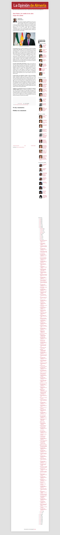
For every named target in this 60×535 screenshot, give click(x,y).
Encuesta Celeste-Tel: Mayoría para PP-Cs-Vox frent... (43, 410)
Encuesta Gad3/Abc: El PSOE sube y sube (43, 426)
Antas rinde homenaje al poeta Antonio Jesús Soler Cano (45, 65)
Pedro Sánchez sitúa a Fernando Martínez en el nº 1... (43, 371)
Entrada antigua (33, 145)
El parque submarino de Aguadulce (43, 408)
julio (40, 234)
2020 (40, 226)
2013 (40, 520)
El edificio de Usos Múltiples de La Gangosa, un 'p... (42, 331)
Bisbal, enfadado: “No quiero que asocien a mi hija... (43, 396)
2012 (40, 521)
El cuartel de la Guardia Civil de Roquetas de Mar (43, 345)
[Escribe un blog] (26, 103)
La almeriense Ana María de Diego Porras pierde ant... (43, 246)
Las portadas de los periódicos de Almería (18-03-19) (43, 368)
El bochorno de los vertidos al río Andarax (43, 366)
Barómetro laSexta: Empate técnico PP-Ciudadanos (43, 424)
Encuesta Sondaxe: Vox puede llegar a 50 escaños (43, 308)
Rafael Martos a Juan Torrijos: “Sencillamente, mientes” (45, 196)
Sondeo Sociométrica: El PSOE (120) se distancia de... (43, 420)
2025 (40, 220)
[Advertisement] (24, 138)
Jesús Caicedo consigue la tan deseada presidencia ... (43, 497)
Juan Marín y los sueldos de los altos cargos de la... (43, 472)
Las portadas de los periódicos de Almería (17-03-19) (43, 378)
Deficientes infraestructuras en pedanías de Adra (43, 350)
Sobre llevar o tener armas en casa (42, 340)
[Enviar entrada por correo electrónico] (23, 103)
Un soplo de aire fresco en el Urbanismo (43, 305)
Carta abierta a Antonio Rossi (45, 125)
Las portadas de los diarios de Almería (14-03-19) (43, 406)
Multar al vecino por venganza (42, 482)
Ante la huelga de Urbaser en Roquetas (43, 287)
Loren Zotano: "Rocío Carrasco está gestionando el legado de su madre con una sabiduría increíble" (43, 136)
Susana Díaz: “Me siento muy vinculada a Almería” (44, 69)
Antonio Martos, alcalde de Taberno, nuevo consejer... (43, 465)
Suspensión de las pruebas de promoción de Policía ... (43, 388)
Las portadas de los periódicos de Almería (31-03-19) (43, 249)
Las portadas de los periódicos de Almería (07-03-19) (43, 451)
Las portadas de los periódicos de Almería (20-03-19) (43, 353)
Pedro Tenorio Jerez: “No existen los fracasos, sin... (43, 298)
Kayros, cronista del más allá (44, 187)
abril (40, 238)
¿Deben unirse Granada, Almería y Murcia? (43, 373)
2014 (40, 519)
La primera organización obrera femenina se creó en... (43, 361)
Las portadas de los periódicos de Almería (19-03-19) (43, 358)
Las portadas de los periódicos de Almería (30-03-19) (43, 255)
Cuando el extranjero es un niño (44, 60)
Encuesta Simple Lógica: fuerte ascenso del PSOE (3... (43, 381)
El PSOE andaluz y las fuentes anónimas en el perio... (43, 316)
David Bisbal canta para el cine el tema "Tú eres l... (43, 494)
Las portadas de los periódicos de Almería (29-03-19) (43, 262)
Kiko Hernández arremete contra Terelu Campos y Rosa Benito (45, 90)
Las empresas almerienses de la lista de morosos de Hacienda (45, 174)
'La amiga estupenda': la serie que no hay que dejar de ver (45, 56)
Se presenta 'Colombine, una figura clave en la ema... (43, 454)
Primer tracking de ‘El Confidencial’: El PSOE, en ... (43, 295)
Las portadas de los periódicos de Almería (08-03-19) (43, 448)
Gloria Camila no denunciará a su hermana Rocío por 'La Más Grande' (45, 81)
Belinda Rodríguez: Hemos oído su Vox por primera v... (43, 475)
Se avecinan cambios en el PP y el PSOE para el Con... (43, 400)
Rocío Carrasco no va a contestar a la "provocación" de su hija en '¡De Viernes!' (43, 152)
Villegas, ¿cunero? (42, 421)
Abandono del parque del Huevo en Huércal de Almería (43, 505)
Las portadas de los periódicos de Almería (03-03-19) (43, 487)
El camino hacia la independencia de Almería (42, 244)
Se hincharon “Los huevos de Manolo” (43, 507)
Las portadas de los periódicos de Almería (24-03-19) (43, 323)
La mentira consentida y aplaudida (43, 434)
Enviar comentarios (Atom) (20, 147)
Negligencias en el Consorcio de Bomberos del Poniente (43, 390)
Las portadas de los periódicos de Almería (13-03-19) (43, 413)
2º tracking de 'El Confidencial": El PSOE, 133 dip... (43, 267)
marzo (41, 239)
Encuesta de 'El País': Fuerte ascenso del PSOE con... (43, 311)
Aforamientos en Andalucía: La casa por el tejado (43, 492)
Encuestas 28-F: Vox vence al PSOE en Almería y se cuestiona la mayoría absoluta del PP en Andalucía (43, 157)
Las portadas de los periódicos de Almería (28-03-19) (43, 278)
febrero (41, 511)
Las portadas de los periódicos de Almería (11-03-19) (43, 428)
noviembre (41, 229)
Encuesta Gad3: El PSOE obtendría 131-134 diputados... (43, 292)
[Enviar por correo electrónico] (25, 103)
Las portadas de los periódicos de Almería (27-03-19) (43, 285)
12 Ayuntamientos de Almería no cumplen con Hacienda (43, 393)
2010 (40, 524)
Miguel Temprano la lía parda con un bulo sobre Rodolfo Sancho (43, 109)
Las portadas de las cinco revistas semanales (44, 45)
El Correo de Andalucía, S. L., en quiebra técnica (45, 178)
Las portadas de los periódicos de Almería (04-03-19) (43, 477)
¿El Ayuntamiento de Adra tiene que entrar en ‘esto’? (43, 364)
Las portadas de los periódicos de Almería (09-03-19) (43, 439)
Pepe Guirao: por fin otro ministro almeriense (44, 192)
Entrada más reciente (16, 145)
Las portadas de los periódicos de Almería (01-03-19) (43, 509)
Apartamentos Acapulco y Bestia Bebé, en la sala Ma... (43, 275)
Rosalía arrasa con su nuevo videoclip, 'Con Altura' (43, 264)
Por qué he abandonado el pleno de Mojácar (43, 441)
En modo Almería (42, 253)
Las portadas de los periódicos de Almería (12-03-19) (43, 417)
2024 (40, 221)
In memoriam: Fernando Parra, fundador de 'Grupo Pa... (43, 259)
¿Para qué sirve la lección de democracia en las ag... (43, 355)
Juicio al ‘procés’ (42, 430)
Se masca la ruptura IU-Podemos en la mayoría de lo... (43, 326)
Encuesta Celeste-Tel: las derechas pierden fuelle (43, 251)
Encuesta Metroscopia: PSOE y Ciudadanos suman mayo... (43, 270)
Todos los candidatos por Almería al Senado (43, 280)
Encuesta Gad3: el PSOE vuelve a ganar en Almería (43, 313)
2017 (40, 515)
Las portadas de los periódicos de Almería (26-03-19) (43, 290)
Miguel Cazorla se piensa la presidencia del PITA (43, 446)
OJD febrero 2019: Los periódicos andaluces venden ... (43, 272)
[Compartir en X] (26, 103)
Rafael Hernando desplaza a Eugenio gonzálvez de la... (43, 335)
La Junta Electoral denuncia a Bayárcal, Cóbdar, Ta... (43, 321)
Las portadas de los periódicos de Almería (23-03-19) (43, 329)
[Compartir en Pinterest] (28, 103)
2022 (40, 223)
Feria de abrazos (44, 73)
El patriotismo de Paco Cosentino (43, 484)
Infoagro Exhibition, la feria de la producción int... (43, 459)
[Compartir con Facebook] (27, 103)
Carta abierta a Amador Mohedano (45, 116)
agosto (41, 233)
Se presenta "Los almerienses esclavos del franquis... (43, 480)
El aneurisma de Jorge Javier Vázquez (43, 348)
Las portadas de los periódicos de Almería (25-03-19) (43, 301)
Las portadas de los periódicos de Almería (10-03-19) (43, 432)
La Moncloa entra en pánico (45, 182)
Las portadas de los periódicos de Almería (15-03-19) (43, 403)
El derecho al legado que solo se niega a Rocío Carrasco (45, 130)
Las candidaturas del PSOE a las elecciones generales (43, 376)
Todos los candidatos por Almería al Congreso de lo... (43, 282)
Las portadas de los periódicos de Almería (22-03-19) (43, 338)
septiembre (41, 232)
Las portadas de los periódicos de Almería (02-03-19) (43, 499)
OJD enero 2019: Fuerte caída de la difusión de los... (43, 489)
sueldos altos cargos (25, 104)
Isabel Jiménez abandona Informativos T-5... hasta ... (43, 241)
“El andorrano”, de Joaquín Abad (45, 165)
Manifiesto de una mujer (43, 444)
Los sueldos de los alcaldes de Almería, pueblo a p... (43, 303)
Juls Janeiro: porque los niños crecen (44, 104)
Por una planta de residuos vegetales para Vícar (43, 502)
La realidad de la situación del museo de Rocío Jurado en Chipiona (45, 85)
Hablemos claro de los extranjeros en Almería (43, 318)
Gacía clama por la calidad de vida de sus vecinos (43, 467)
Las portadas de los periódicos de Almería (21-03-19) (43, 343)
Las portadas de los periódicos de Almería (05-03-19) (43, 462)
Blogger (35, 529)
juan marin (21, 104)
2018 (40, 514)
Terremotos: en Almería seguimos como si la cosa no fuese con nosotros (43, 51)
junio (41, 235)
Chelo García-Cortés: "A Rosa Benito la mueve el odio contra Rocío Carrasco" (43, 95)
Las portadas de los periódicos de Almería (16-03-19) (43, 385)
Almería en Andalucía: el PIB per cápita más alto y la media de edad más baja (43, 142)
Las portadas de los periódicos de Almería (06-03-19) (43, 456)
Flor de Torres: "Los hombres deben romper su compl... (43, 469)
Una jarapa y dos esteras (43, 333)
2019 (40, 227)
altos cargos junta (17, 104)
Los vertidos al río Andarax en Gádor (43, 443)
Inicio (25, 145)
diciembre (41, 228)
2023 (40, 222)
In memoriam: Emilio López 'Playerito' (43, 436)
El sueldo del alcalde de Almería (44, 169)
